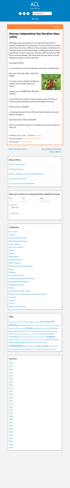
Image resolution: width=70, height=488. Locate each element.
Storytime (17, 349)
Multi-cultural (28, 139)
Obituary (12, 272)
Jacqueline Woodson (14, 340)
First (11, 198)
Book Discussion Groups (18, 241)
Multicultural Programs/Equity (21, 266)
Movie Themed (14, 263)
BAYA (10, 328)
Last (23, 198)
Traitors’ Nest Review (17, 164)
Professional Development (19, 281)
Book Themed (14, 244)
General (12, 253)
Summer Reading (25, 349)
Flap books (42, 337)
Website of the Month (17, 306)
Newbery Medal (29, 342)
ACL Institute (45, 321)
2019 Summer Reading (26, 322)
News (11, 269)
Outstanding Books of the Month (21, 278)
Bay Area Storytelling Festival (18, 328)
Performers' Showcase (30, 346)
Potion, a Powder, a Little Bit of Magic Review (26, 174)
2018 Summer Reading (14, 322)
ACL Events (13, 232)
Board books (53, 328)
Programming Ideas (16, 285)
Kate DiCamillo (24, 340)
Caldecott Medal (35, 331)
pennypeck (38, 135)
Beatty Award (37, 328)
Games (11, 250)
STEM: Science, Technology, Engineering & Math (27, 294)
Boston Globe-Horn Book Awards (19, 331)
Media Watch (14, 256)
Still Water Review (16, 169)
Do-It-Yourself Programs (35, 334)
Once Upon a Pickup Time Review (22, 183)
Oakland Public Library (40, 342)
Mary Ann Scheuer (33, 339)
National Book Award (52, 340)
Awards (12, 235)
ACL (35, 4)
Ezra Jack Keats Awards (30, 337)
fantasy (38, 337)
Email (42, 198)
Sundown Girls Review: (18, 179)
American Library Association (44, 325)
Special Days (38, 139)
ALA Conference (22, 325)
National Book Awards (17, 342)
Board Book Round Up (17, 238)
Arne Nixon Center (55, 325)
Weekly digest (15, 207)
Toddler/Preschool (26, 142)
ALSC (29, 325)
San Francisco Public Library (20, 291)
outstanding (16, 345)
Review (12, 288)
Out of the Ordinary (16, 275)
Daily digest (14, 205)
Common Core (25, 334)
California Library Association (49, 331)
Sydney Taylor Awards (50, 349)
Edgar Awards (22, 337)
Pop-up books (42, 346)
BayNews (29, 328)
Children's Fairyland (14, 334)
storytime (12, 297)
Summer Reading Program (38, 349)
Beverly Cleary (45, 328)
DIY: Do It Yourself (16, 247)
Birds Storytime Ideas (18, 149)
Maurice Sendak (41, 339)
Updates (12, 300)
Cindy (20, 334)
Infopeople (50, 336)
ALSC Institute (35, 325)
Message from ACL (16, 260)
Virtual (11, 303)
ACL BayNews (36, 322)
